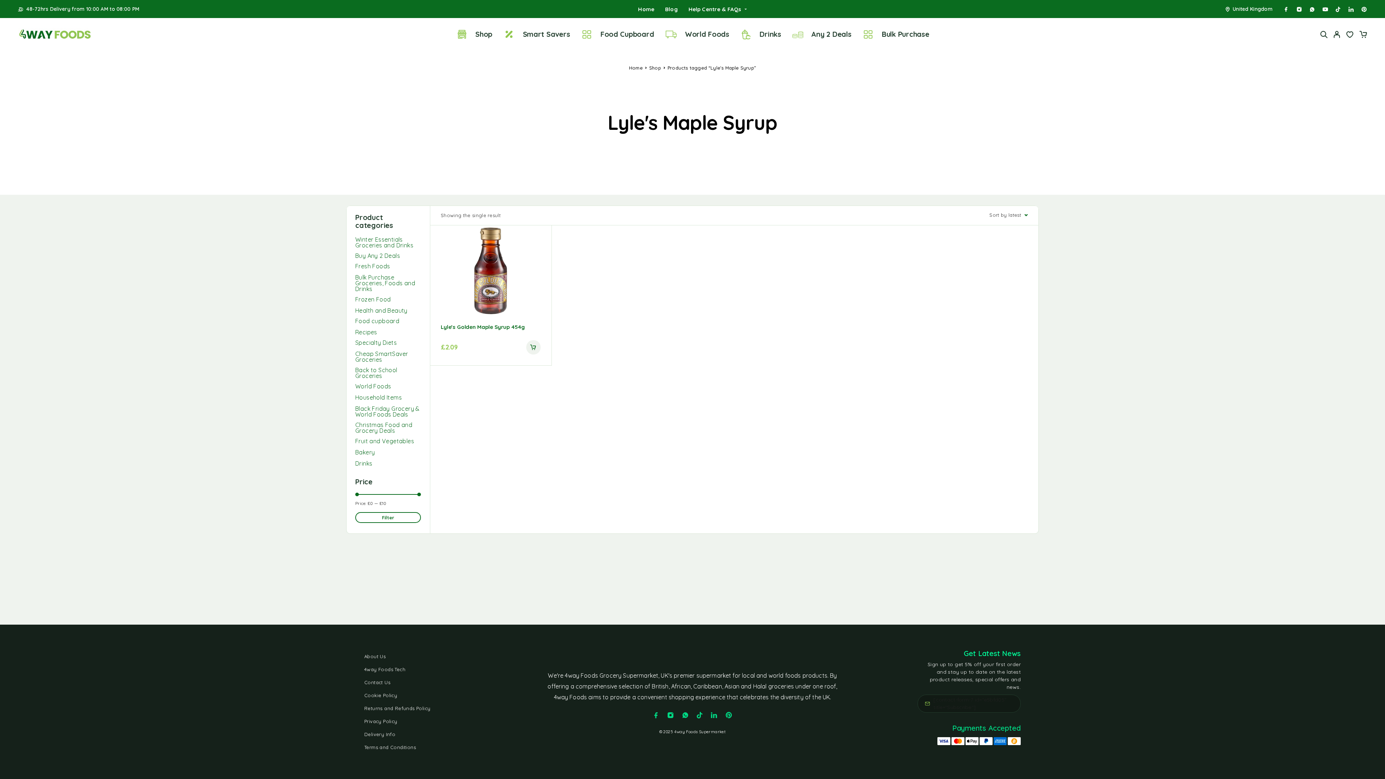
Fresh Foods (372, 266)
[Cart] (1363, 35)
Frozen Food (373, 299)
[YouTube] (1325, 9)
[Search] (1324, 34)
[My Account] (1337, 34)
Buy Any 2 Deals (377, 255)
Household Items (378, 397)
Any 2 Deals (831, 34)
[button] (533, 347)
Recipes (366, 332)
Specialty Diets (376, 342)
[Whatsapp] (1312, 9)
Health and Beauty (381, 310)
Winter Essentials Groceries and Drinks (384, 242)
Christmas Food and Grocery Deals (383, 427)
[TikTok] (1338, 9)
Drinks (770, 34)
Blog (671, 9)
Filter (388, 517)
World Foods (707, 34)
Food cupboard (377, 321)
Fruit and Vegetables (384, 441)
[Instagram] (1299, 9)
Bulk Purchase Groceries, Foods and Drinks (385, 283)
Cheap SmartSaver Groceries (381, 356)
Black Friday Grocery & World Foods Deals (387, 411)
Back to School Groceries (376, 372)
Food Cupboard (627, 34)
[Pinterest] (1364, 9)
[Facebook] (1286, 9)
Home (646, 9)
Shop (483, 34)
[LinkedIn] (1351, 9)
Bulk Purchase (905, 34)
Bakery (365, 452)
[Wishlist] (1350, 35)
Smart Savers (546, 34)
